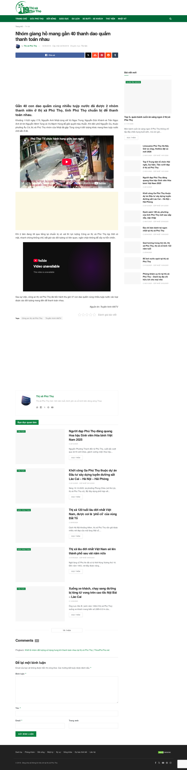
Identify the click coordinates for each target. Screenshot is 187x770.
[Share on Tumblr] (115, 55)
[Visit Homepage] (28, 7)
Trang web (74, 720)
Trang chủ (21, 18)
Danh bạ (18, 752)
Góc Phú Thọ (37, 18)
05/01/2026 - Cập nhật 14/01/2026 (156, 171)
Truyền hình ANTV (53, 318)
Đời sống (51, 18)
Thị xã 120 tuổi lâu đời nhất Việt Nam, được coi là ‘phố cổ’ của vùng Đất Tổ (93, 513)
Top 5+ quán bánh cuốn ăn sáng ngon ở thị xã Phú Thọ (147, 118)
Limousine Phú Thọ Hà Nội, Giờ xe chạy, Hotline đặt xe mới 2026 (156, 148)
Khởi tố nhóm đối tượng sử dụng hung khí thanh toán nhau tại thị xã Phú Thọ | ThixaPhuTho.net (67, 650)
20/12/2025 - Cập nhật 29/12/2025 (82, 483)
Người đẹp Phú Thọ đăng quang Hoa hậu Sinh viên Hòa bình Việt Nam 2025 (90, 435)
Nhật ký (122, 18)
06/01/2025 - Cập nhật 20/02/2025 (156, 283)
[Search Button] (170, 18)
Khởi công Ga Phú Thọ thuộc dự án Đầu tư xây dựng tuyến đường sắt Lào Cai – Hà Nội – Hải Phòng (93, 474)
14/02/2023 (74, 601)
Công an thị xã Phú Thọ (32, 318)
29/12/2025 (74, 444)
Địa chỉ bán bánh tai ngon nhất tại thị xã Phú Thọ (155, 229)
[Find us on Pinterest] (167, 762)
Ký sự (58, 752)
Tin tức (27, 26)
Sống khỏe (68, 752)
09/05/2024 (74, 522)
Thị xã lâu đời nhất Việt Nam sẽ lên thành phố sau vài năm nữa (92, 551)
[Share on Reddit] (108, 55)
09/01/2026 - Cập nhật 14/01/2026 (156, 155)
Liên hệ (92, 752)
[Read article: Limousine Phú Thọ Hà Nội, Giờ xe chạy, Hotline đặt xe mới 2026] (132, 150)
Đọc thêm (77, 457)
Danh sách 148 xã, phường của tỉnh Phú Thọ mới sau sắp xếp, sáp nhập (157, 214)
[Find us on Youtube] (163, 762)
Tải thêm (67, 630)
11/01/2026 (129, 124)
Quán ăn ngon (133, 82)
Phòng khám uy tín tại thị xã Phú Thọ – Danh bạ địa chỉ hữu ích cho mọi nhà (156, 276)
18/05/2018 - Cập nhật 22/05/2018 (55, 45)
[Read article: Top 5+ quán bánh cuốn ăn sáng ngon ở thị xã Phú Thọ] (148, 96)
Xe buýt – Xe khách (93, 18)
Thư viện (110, 18)
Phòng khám (30, 752)
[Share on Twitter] (88, 55)
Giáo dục (64, 18)
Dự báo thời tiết (81, 752)
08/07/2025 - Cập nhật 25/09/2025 (156, 221)
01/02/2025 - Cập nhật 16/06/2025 (156, 265)
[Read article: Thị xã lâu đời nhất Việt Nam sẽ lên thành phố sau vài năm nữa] (40, 564)
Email (18, 720)
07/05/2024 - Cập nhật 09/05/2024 (82, 557)
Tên (18, 708)
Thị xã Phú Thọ (30, 45)
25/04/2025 (148, 252)
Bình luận (20, 673)
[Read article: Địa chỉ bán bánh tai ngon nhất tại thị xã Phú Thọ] (132, 232)
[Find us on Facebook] (155, 762)
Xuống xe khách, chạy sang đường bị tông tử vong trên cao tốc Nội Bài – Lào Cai (93, 592)
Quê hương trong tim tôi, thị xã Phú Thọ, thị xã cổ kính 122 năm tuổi (157, 245)
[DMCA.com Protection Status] (165, 752)
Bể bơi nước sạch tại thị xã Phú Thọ (156, 260)
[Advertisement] (66, 82)
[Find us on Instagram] (171, 762)
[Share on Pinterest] (102, 55)
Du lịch (76, 18)
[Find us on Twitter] (159, 762)
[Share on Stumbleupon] (95, 55)
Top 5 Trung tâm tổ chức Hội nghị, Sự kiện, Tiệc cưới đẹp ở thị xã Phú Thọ (156, 164)
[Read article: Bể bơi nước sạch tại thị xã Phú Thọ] (132, 263)
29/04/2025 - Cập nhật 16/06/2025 (156, 234)
